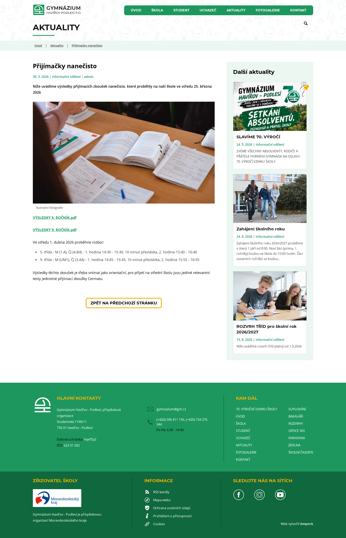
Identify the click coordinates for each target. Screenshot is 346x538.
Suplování (297, 409)
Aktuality (236, 10)
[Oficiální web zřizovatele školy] (57, 506)
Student (181, 10)
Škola (157, 10)
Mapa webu (162, 500)
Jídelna (294, 445)
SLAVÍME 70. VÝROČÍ (258, 136)
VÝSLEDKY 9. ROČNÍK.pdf (54, 229)
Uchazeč (208, 10)
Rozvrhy (296, 423)
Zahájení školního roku (260, 229)
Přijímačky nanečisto (87, 45)
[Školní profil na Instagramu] (259, 499)
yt (291, 524)
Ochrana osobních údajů (171, 508)
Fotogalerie (268, 10)
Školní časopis (301, 452)
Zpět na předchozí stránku (124, 303)
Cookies (159, 524)
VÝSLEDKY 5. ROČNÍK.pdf (54, 217)
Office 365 (297, 431)
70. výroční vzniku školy (256, 409)
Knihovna (297, 438)
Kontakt (298, 10)
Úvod (136, 10)
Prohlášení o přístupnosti (172, 516)
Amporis (306, 524)
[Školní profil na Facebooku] (238, 499)
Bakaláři (296, 416)
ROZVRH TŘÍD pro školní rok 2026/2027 (266, 329)
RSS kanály (161, 492)
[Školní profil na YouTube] (280, 499)
